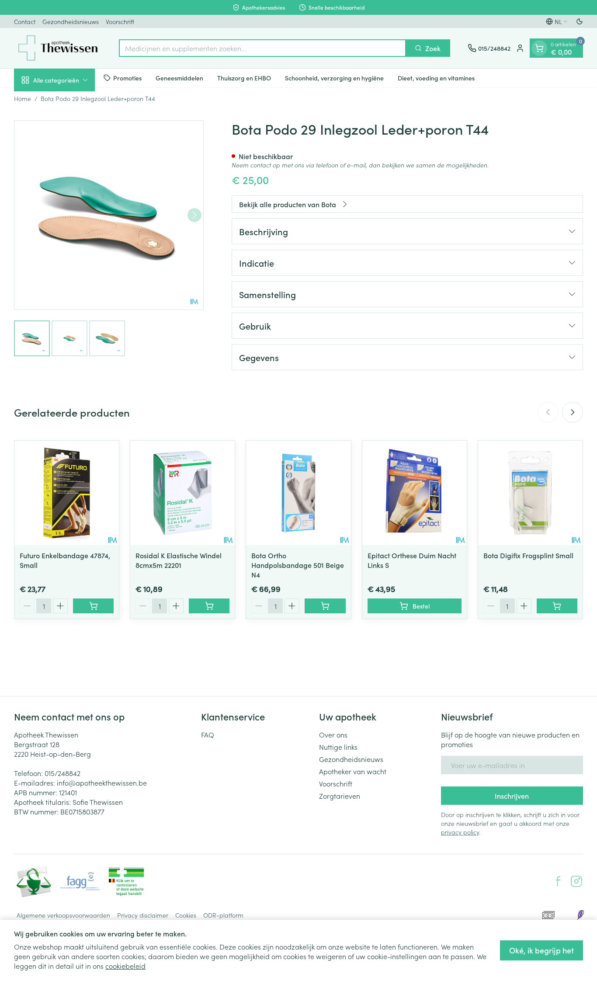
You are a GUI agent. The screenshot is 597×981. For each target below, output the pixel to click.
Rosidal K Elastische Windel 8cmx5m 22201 (178, 560)
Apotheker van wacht (352, 771)
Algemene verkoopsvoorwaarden (63, 915)
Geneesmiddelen (179, 77)
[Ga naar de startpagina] (57, 48)
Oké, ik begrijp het (541, 950)
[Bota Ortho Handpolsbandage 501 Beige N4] (298, 493)
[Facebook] (558, 881)
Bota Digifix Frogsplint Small (528, 555)
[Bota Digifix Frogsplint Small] (530, 493)
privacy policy (460, 832)
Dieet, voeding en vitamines (436, 77)
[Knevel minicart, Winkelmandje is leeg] (539, 48)
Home (22, 98)
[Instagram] (576, 881)
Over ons (333, 734)
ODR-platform (223, 915)
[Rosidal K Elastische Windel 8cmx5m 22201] (182, 493)
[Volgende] (194, 215)
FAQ (207, 734)
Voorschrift (120, 21)
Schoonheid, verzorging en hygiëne (334, 77)
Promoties (127, 77)
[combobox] (262, 48)
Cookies (185, 915)
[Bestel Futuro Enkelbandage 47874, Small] (93, 605)
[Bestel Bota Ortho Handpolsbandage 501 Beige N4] (325, 605)
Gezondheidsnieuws (70, 21)
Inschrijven (512, 795)
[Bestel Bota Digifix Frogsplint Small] (557, 605)
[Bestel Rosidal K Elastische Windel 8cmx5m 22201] (209, 605)
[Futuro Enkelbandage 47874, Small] (66, 493)
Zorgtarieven (339, 795)
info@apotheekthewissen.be (102, 782)
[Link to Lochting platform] (580, 915)
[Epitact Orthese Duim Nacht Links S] (414, 493)
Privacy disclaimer (142, 915)
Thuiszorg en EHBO (244, 77)
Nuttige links (338, 746)
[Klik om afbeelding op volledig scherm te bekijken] (108, 215)
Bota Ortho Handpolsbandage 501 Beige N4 (297, 564)
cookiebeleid (125, 966)
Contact (24, 21)
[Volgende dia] (572, 412)
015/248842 (62, 773)
